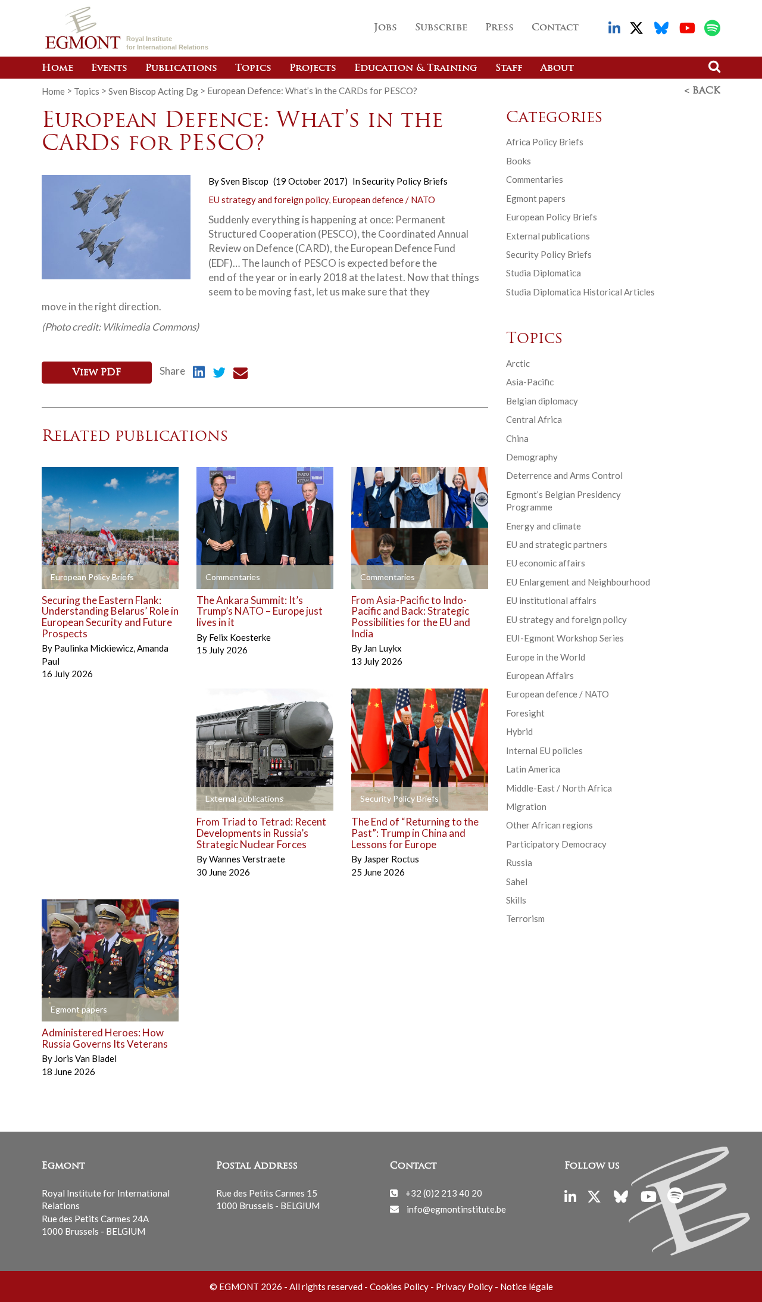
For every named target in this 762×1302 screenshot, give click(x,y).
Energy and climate (543, 526)
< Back (702, 91)
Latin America (533, 769)
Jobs (385, 28)
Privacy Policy (464, 1286)
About (557, 68)
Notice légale (526, 1286)
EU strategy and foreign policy (268, 199)
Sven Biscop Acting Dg (153, 90)
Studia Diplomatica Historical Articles (580, 291)
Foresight (525, 713)
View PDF (97, 373)
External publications (548, 236)
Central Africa (534, 419)
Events (109, 68)
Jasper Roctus (391, 859)
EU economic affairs (545, 562)
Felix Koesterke (240, 637)
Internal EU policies (544, 750)
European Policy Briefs (551, 216)
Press (499, 28)
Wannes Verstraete (247, 859)
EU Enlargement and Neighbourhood (578, 582)
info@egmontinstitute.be (456, 1208)
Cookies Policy (399, 1286)
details (74, 577)
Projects (312, 68)
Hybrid (519, 731)
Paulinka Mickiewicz (94, 648)
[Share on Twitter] (219, 374)
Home (57, 68)
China (517, 438)
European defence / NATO (383, 199)
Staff (509, 68)
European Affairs (540, 675)
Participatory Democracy (556, 844)
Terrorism (525, 918)
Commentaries (534, 179)
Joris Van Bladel (85, 1058)
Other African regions (549, 825)
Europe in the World (545, 657)
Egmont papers (536, 198)
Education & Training (415, 68)
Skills (516, 900)
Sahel (516, 881)
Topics (253, 68)
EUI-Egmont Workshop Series (565, 638)
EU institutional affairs (551, 600)
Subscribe (441, 28)
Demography (532, 456)
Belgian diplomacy (542, 400)
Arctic (518, 363)
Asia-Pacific (530, 381)
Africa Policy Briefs (544, 141)
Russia (519, 862)
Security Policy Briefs (405, 181)
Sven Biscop (244, 181)
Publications (181, 68)
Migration (526, 806)
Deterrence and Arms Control (564, 475)
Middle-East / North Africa (559, 788)
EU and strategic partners (556, 544)
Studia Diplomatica (543, 272)
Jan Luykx (383, 648)
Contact (555, 28)
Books (518, 160)
